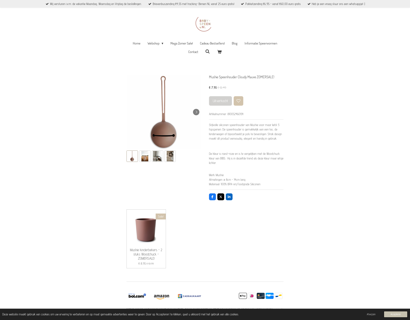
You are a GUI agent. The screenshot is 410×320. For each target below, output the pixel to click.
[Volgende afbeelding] (196, 112)
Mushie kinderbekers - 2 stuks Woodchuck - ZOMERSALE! (146, 254)
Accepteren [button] (395, 314)
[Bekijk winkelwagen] (219, 51)
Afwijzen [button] (371, 314)
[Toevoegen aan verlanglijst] (238, 101)
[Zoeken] (208, 51)
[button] (132, 156)
